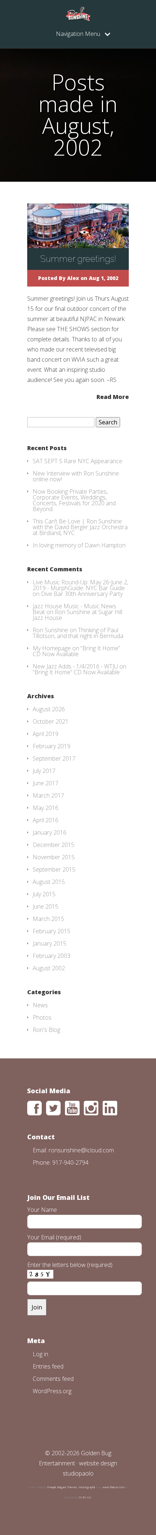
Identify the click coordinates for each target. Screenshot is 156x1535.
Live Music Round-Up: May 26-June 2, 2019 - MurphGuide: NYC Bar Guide (80, 585)
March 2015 (48, 919)
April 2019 (45, 734)
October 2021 (51, 721)
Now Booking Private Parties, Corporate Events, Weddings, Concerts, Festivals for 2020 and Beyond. (74, 500)
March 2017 (48, 795)
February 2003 (51, 956)
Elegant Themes (67, 1487)
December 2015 (53, 845)
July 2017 (44, 771)
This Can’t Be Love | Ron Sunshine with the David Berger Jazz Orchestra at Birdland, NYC (80, 527)
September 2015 (54, 869)
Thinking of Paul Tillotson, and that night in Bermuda (78, 633)
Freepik (52, 1487)
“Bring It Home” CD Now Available (76, 651)
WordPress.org (52, 1391)
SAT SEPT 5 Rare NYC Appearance (77, 461)
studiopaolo (78, 1473)
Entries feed (48, 1366)
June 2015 (45, 906)
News (40, 1005)
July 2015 (44, 894)
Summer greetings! (78, 259)
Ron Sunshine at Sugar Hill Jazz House (77, 615)
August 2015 (49, 882)
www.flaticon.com (113, 1487)
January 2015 (49, 943)
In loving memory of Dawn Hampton (79, 545)
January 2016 (49, 832)
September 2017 (54, 758)
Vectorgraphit (87, 1487)
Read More (113, 396)
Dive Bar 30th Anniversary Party (82, 594)
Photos (42, 1017)
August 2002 (49, 968)
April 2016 (45, 820)
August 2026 (49, 709)
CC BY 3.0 (85, 1497)
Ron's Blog (46, 1030)
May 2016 (45, 808)
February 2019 (51, 746)
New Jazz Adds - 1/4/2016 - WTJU (75, 666)
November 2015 (54, 857)
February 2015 (51, 931)
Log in (40, 1354)
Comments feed (53, 1379)
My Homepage (52, 648)
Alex (73, 278)
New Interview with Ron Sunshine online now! (76, 476)
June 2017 (45, 783)
